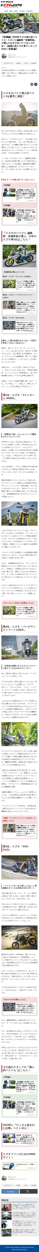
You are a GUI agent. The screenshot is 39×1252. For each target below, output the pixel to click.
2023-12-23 (12, 55)
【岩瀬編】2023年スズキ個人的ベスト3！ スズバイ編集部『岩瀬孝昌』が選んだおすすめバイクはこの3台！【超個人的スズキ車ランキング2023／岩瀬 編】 (19, 43)
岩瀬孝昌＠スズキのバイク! (17, 57)
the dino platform (22, 1249)
